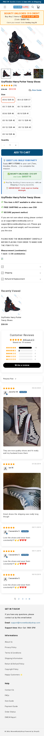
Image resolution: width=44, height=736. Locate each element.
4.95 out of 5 (28, 340)
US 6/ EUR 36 (8, 100)
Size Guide (37, 90)
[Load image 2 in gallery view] (17, 73)
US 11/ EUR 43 (24, 120)
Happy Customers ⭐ (13, 675)
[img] (9, 388)
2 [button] (18, 599)
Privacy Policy (10, 647)
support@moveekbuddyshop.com (25, 623)
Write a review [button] (22, 365)
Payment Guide (11, 706)
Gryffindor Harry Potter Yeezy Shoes (11, 318)
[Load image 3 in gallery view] (27, 73)
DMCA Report (10, 717)
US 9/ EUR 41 (23, 113)
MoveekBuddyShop (18, 731)
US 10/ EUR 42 (8, 120)
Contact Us (9, 690)
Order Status (10, 712)
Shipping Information (14, 658)
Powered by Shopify (32, 731)
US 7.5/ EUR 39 (23, 107)
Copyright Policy (11, 669)
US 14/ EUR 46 (8, 134)
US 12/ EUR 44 (8, 127)
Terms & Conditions (13, 653)
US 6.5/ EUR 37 (23, 100)
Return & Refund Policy (14, 664)
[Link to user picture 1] (22, 422)
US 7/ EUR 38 (8, 107)
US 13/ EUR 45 (24, 127)
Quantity (5, 140)
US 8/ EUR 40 (8, 113)
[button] (5, 7)
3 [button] (22, 599)
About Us (9, 642)
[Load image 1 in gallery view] (6, 73)
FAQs (7, 695)
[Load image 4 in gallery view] (38, 73)
